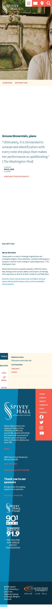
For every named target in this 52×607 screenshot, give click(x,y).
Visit (41, 409)
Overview (7, 83)
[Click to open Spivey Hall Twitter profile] (45, 422)
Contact (43, 405)
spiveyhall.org (8, 15)
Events (42, 398)
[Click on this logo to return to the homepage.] (26, 9)
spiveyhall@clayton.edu (16, 470)
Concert (15, 368)
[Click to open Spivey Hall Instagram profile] (45, 428)
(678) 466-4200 (20, 15)
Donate (43, 412)
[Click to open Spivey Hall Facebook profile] (45, 417)
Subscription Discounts (16, 176)
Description (21, 83)
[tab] (28, 3)
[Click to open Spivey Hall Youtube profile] (45, 433)
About (42, 401)
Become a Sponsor (13, 495)
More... (7, 449)
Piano (14, 372)
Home (42, 394)
